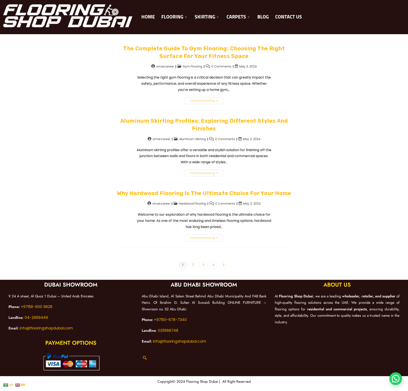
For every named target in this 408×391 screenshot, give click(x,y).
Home (148, 17)
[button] (395, 378)
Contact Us (288, 17)
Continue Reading (207, 99)
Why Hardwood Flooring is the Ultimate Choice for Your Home (204, 193)
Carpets (236, 17)
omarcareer (165, 66)
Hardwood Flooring (192, 203)
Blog (263, 17)
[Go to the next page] (223, 265)
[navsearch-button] (145, 358)
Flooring (172, 17)
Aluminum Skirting (192, 139)
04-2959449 (36, 317)
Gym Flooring (192, 66)
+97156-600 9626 (36, 306)
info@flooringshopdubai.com (45, 328)
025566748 (168, 330)
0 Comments (221, 66)
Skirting (205, 17)
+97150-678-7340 (170, 319)
